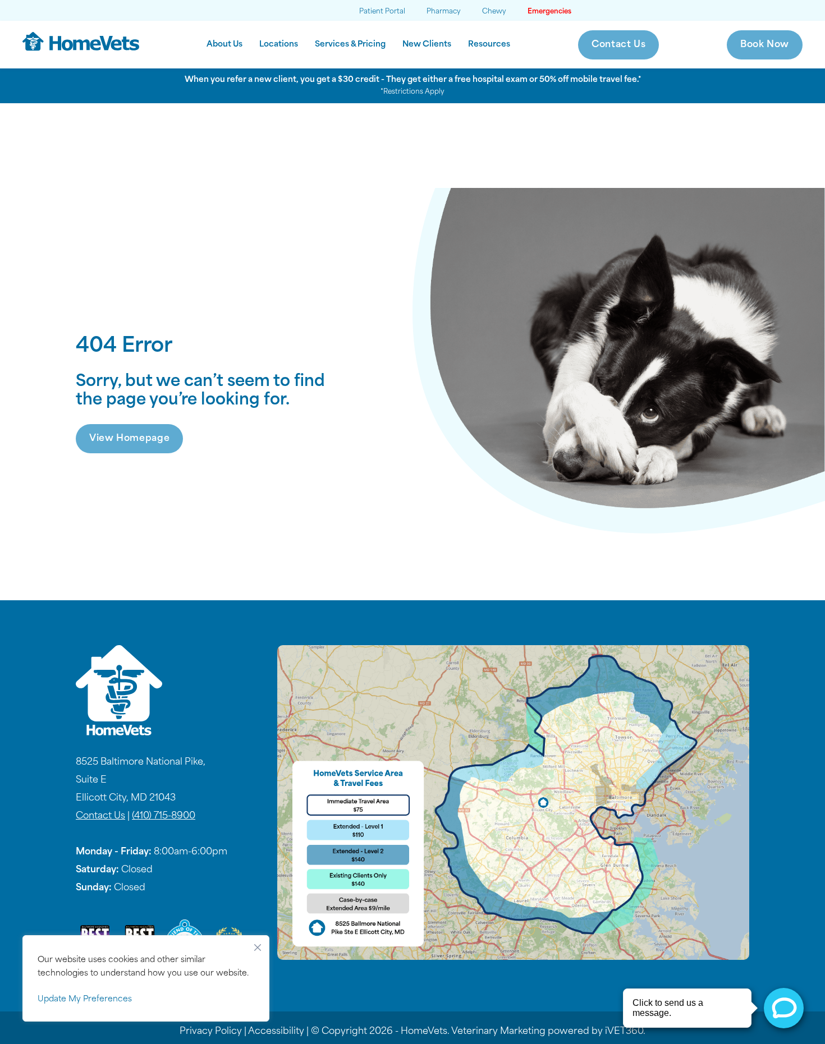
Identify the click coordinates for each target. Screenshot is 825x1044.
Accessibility (276, 1031)
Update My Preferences (85, 999)
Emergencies (549, 11)
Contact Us (618, 44)
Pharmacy (444, 11)
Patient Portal (382, 11)
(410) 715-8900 (163, 816)
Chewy (494, 11)
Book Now (764, 44)
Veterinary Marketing (498, 1031)
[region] (145, 978)
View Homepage (129, 438)
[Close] (257, 944)
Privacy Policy (211, 1031)
